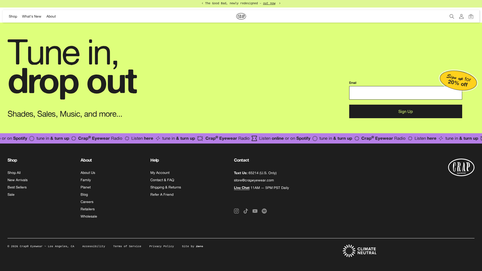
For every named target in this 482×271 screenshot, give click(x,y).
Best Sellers (17, 187)
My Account (159, 173)
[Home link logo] (241, 16)
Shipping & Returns (165, 187)
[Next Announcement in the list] (279, 3)
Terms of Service (127, 246)
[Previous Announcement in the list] (202, 3)
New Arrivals (18, 180)
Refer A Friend (161, 194)
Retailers (88, 209)
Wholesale (89, 216)
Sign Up (405, 111)
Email (352, 83)
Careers (87, 202)
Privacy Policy (161, 246)
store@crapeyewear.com (254, 180)
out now (269, 3)
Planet (86, 187)
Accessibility (93, 246)
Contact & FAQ (162, 180)
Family (86, 180)
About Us (88, 173)
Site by (192, 246)
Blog (84, 194)
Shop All (14, 173)
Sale (11, 194)
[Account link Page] (461, 16)
